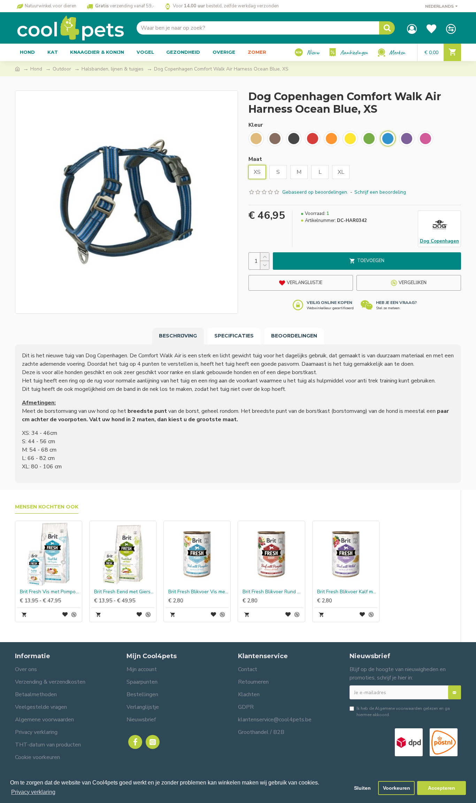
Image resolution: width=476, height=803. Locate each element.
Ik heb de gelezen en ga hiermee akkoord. (403, 712)
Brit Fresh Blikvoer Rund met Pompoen (273, 592)
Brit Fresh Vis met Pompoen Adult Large (50, 592)
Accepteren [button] (441, 788)
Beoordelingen (294, 336)
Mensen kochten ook (46, 507)
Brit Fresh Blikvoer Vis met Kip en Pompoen (198, 592)
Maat (255, 159)
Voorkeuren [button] (396, 788)
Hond (36, 69)
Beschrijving (178, 336)
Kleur (255, 125)
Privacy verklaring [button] (33, 792)
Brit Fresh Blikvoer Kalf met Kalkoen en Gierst (347, 592)
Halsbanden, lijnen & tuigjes (113, 69)
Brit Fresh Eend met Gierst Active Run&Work (124, 592)
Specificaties (234, 336)
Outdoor (62, 69)
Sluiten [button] (362, 788)
